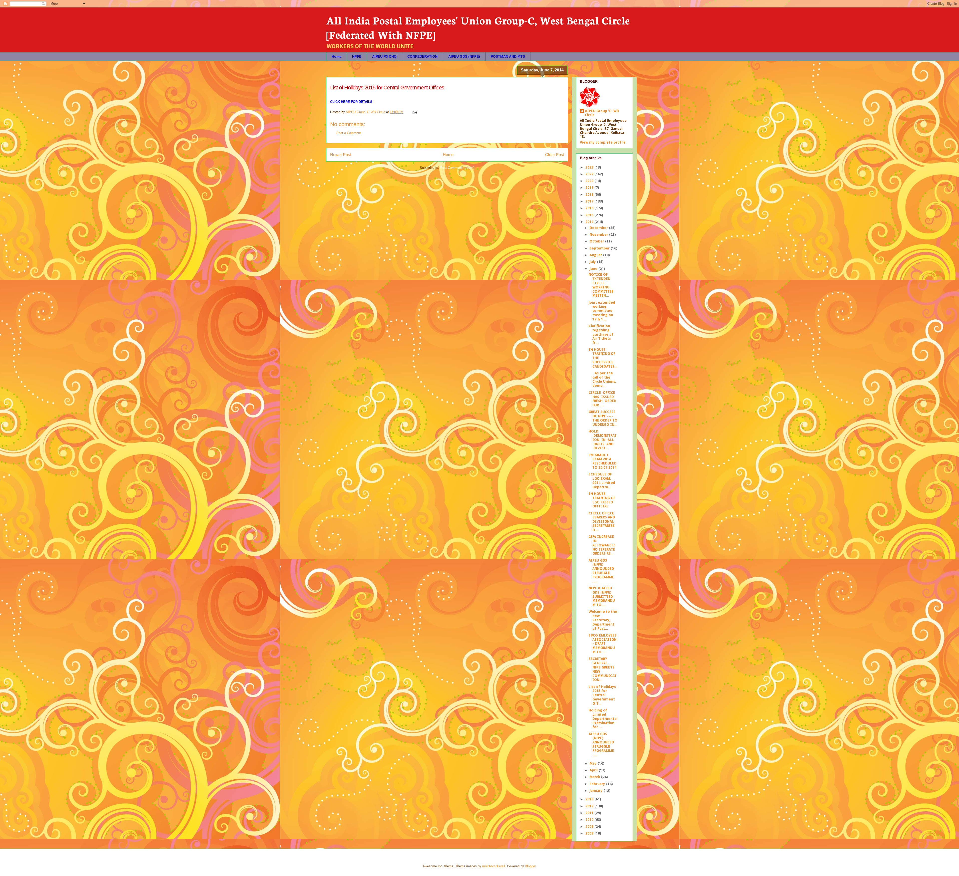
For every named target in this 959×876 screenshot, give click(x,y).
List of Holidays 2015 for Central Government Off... (602, 695)
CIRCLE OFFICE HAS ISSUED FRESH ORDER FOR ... (603, 399)
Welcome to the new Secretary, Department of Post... (603, 620)
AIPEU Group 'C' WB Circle (602, 113)
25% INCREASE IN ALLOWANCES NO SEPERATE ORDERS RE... (602, 545)
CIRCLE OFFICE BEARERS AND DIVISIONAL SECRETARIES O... (602, 521)
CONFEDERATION (422, 56)
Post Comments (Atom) (457, 168)
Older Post (554, 155)
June (594, 269)
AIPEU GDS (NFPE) (464, 56)
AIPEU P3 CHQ (384, 56)
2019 (589, 188)
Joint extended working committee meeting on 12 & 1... (602, 310)
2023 (589, 167)
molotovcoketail (493, 866)
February (598, 784)
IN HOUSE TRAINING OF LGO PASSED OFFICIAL (602, 500)
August (596, 255)
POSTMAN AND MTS (508, 56)
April (594, 770)
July (593, 262)
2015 (589, 215)
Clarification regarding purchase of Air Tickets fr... (601, 334)
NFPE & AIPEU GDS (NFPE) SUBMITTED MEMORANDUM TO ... (602, 596)
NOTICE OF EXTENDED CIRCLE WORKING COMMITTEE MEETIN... (601, 284)
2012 (589, 806)
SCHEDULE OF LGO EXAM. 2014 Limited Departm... (602, 480)
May (594, 763)
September (600, 248)
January (597, 791)
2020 (589, 181)
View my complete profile (603, 142)
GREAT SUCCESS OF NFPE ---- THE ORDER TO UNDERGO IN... (603, 418)
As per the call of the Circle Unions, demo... (602, 379)
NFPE (356, 56)
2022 (589, 174)
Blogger (530, 866)
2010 (589, 820)
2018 (589, 195)
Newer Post (340, 155)
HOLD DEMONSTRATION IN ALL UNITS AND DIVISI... (603, 439)
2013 (589, 799)
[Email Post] (414, 112)
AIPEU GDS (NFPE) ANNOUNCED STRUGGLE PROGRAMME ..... (601, 570)
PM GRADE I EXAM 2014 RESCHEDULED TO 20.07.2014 (603, 461)
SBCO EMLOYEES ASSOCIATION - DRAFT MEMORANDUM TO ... (603, 643)
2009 (589, 827)
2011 (589, 813)
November (599, 234)
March (595, 777)
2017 (589, 201)
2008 (589, 833)
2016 (589, 208)
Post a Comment (348, 133)
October (597, 241)
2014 (589, 222)
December (599, 228)
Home (336, 56)
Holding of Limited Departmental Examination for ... (603, 718)
